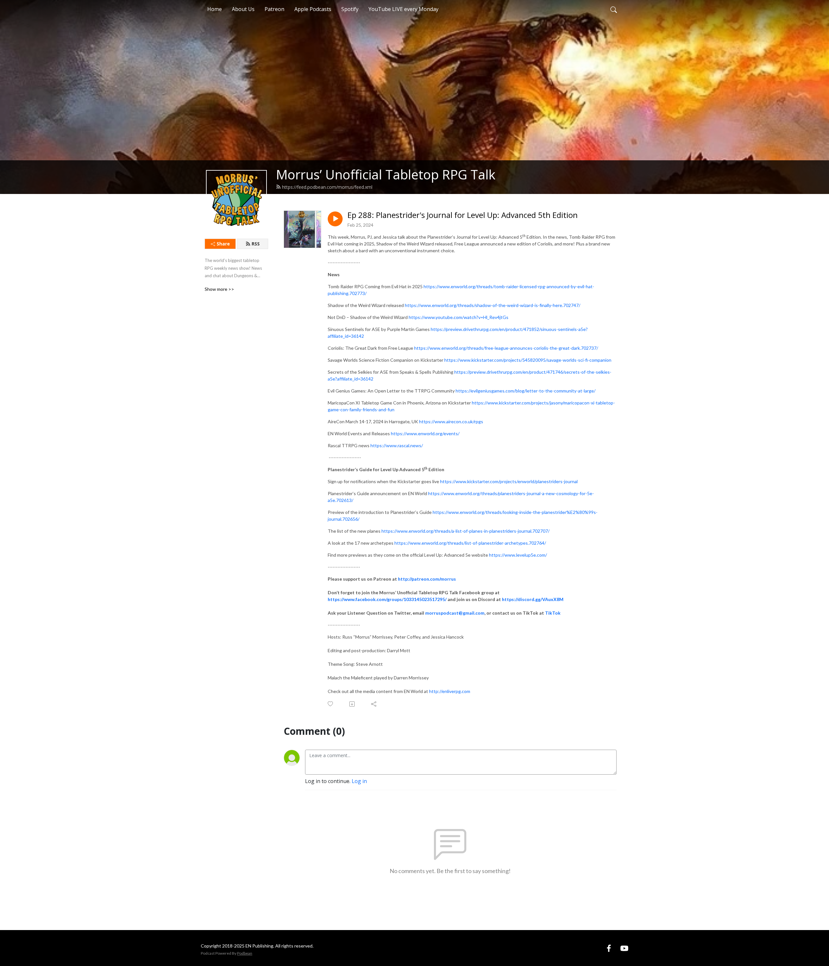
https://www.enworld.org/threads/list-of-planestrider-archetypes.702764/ (470, 543)
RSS (256, 244)
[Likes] (331, 703)
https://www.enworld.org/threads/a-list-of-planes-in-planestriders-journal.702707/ (465, 531)
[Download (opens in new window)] (352, 704)
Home (214, 9)
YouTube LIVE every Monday (403, 9)
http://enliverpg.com (449, 691)
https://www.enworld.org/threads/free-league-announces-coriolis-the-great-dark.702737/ (506, 348)
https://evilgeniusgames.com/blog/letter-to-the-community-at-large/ (526, 390)
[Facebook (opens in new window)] (609, 947)
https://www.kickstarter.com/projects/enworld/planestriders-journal (509, 481)
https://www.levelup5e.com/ (518, 555)
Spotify (349, 9)
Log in (359, 781)
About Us (243, 9)
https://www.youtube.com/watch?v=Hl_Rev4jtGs (458, 317)
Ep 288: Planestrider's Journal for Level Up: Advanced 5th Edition (462, 215)
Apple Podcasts (312, 9)
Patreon (274, 9)
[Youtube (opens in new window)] (624, 947)
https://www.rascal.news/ (396, 445)
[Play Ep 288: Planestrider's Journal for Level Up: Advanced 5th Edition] (335, 218)
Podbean (244, 953)
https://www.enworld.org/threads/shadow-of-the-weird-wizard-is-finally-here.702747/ (492, 305)
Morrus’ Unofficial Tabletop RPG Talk (385, 174)
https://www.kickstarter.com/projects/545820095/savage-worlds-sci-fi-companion (527, 360)
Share (223, 244)
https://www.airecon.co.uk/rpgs (451, 421)
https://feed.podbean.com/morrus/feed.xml (327, 187)
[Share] (374, 704)
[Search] (613, 9)
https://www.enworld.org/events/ (425, 433)
